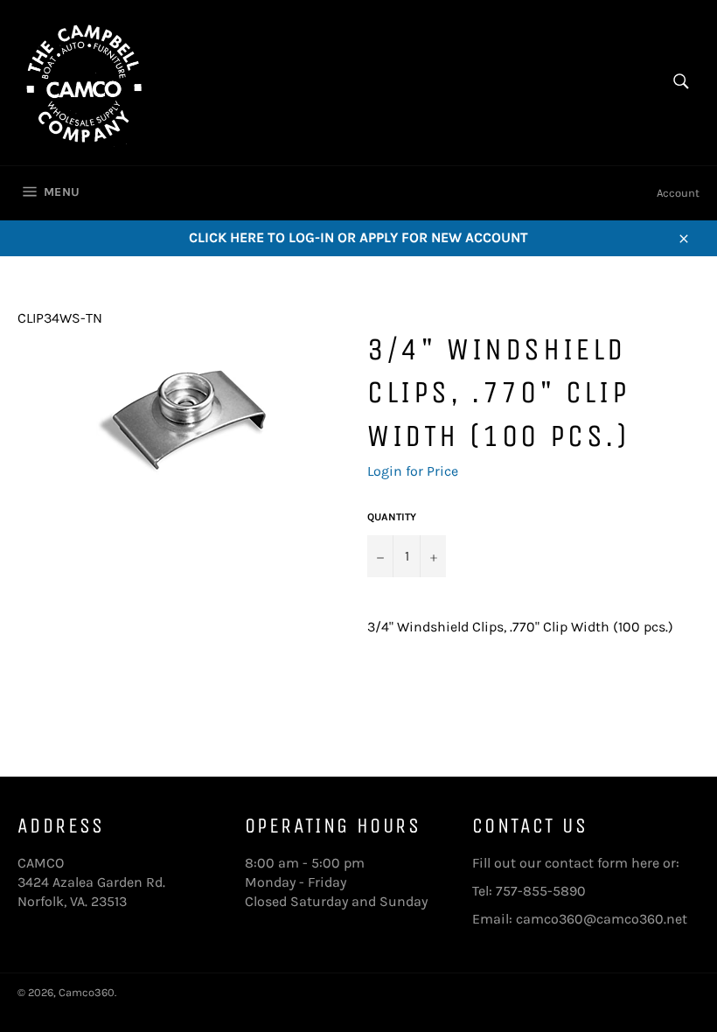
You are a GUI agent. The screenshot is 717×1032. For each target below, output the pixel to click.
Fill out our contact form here (565, 862)
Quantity (391, 517)
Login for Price (412, 471)
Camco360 (87, 992)
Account (678, 192)
